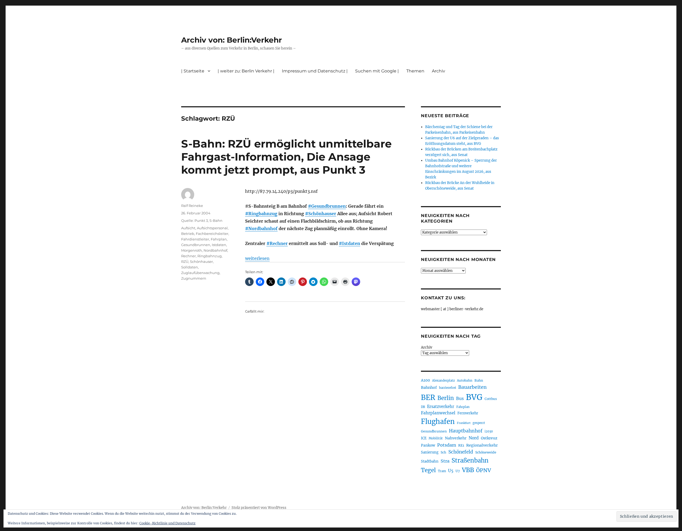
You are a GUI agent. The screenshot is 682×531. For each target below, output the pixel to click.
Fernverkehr (467, 413)
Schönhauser (201, 261)
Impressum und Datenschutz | (315, 70)
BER (428, 397)
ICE (424, 438)
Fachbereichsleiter (212, 233)
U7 (458, 471)
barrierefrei (447, 388)
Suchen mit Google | (377, 70)
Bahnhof (429, 387)
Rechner (188, 256)
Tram (442, 471)
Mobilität (436, 438)
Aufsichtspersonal (212, 228)
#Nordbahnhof (261, 228)
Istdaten (219, 245)
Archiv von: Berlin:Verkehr (231, 39)
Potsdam (446, 445)
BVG (474, 397)
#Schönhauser (320, 213)
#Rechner (277, 243)
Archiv (426, 347)
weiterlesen (257, 258)
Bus (460, 398)
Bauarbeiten (472, 387)
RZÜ (184, 261)
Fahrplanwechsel (438, 412)
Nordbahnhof (215, 250)
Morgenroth (191, 250)
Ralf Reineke (192, 205)
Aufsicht (188, 228)
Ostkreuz (489, 438)
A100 (425, 380)
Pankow (428, 445)
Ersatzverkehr (440, 406)
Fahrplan (219, 239)
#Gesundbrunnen (327, 206)
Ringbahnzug (209, 256)
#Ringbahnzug (261, 213)
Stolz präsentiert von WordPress (259, 507)
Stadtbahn (430, 461)
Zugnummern (193, 278)
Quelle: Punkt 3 (194, 220)
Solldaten (189, 267)
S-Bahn (215, 220)
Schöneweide (485, 452)
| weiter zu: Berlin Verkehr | (246, 70)
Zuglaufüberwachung (200, 273)
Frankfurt (463, 423)
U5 (450, 470)
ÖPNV (483, 470)
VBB (468, 470)
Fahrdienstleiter (195, 239)
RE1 (461, 445)
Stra (445, 461)
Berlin (445, 398)
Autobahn (464, 380)
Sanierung (430, 452)
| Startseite (192, 70)
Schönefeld (460, 452)
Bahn (478, 380)
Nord (474, 437)
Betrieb (187, 233)
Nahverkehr (455, 438)
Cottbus (491, 399)
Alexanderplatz (443, 380)
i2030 (489, 431)
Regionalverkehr (482, 445)
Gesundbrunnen (195, 245)
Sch (443, 452)
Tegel (428, 470)
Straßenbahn (470, 460)
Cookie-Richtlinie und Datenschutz (167, 523)
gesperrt (479, 423)
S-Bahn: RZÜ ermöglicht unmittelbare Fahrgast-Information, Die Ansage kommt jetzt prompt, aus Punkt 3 (286, 156)
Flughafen (438, 421)
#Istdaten (349, 243)
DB (423, 407)
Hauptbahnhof (465, 431)
